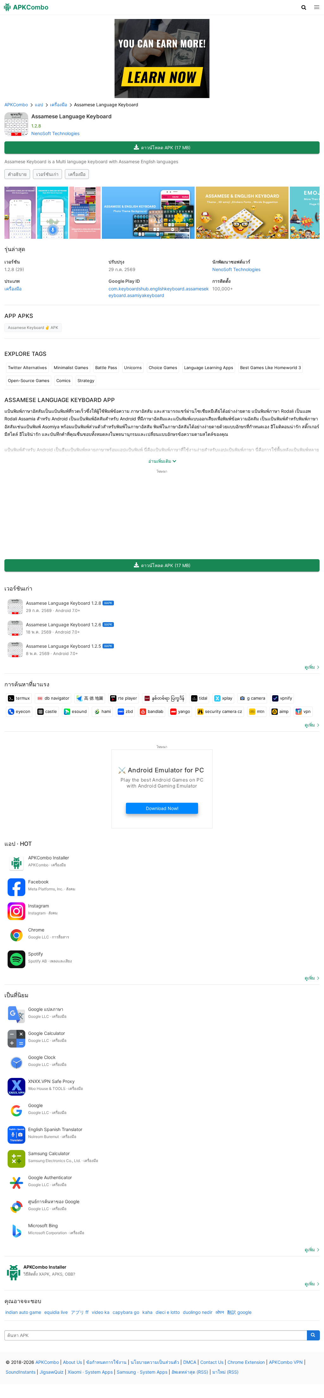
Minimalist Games (71, 367)
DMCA (189, 1362)
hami (106, 711)
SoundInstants (20, 1372)
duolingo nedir (197, 1312)
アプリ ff (80, 1312)
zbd (129, 711)
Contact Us (211, 1362)
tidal (203, 698)
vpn (307, 711)
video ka (100, 1312)
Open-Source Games (28, 380)
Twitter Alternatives (27, 367)
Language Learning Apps (208, 367)
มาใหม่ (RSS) (225, 1372)
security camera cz (223, 711)
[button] (304, 7)
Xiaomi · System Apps (90, 1372)
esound (79, 711)
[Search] (313, 1335)
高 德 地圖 (93, 698)
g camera (256, 698)
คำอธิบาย (17, 174)
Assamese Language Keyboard (71, 116)
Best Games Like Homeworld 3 (270, 367)
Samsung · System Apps (142, 1372)
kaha (147, 1312)
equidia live (56, 1312)
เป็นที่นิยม (16, 995)
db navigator (57, 698)
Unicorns (133, 367)
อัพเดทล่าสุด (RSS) (189, 1372)
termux (23, 698)
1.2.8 (14, 269)
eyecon (23, 711)
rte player (127, 698)
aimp (284, 711)
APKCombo (16, 104)
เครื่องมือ (76, 174)
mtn (261, 711)
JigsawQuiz (52, 1372)
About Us (72, 1362)
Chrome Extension (246, 1362)
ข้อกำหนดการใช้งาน (106, 1362)
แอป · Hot (18, 843)
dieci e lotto (168, 1312)
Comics (63, 380)
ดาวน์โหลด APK (165, 147)
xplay (227, 698)
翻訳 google (239, 1312)
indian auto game (23, 1312)
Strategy (86, 380)
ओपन (219, 1312)
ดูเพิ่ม (310, 667)
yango (184, 711)
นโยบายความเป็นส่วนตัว (155, 1362)
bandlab (155, 711)
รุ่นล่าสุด (14, 249)
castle (51, 711)
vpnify (286, 698)
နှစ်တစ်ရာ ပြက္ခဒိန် (168, 698)
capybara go (126, 1312)
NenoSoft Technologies (55, 133)
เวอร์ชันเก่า (47, 174)
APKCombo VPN (286, 1362)
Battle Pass (106, 367)
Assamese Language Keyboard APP (59, 400)
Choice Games (163, 367)
